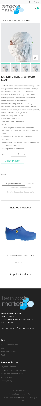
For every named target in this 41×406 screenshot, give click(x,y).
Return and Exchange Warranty (13, 370)
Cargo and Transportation (12, 374)
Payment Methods (8, 367)
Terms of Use (6, 377)
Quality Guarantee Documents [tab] (20, 192)
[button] (37, 9)
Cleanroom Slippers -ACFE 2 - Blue (20, 256)
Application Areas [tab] (13, 183)
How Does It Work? (8, 351)
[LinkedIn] (29, 2)
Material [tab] (31, 183)
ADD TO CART (13, 161)
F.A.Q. (3, 355)
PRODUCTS (18, 20)
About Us (4, 348)
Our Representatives (9, 345)
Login (38, 2)
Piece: (4, 155)
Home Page (6, 20)
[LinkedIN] (27, 390)
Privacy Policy (6, 380)
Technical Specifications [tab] (20, 187)
